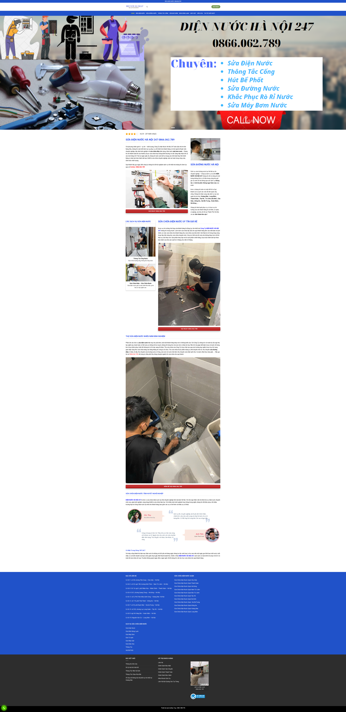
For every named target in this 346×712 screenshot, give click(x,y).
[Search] (147, 6)
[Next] (217, 149)
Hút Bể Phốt (129, 650)
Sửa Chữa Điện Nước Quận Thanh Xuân (186, 583)
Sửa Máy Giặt (130, 641)
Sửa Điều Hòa (130, 644)
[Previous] (193, 149)
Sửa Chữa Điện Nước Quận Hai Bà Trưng (187, 602)
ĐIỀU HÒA (200, 13)
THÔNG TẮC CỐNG (163, 13)
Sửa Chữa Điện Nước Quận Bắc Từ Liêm (186, 593)
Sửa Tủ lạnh (129, 637)
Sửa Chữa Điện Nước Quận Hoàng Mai (186, 608)
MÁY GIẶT (193, 13)
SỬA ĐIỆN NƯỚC (140, 13)
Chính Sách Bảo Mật (164, 666)
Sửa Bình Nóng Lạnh (132, 631)
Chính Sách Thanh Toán (165, 672)
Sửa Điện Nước (130, 628)
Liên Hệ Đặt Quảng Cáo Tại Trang (168, 681)
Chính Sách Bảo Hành (164, 675)
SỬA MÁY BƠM (173, 13)
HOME (133, 13)
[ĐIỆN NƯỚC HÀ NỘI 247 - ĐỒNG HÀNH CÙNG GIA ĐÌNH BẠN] (135, 7)
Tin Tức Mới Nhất (209, 13)
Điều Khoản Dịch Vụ (164, 678)
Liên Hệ (160, 662)
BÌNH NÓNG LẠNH (184, 13)
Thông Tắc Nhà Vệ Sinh (133, 671)
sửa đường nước (151, 13)
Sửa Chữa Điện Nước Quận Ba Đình (185, 599)
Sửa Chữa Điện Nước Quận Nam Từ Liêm (187, 589)
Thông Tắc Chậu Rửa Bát (133, 674)
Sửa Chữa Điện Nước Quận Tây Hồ (185, 596)
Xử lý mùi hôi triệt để (132, 667)
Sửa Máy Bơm (130, 634)
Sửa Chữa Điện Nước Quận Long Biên (186, 612)
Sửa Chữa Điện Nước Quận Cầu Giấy (185, 580)
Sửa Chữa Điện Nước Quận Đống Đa (185, 605)
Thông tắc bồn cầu (131, 664)
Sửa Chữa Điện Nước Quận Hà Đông (185, 586)
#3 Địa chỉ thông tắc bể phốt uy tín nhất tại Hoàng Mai (139, 679)
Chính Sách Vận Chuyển (165, 669)
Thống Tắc (129, 647)
